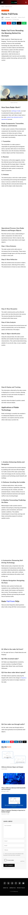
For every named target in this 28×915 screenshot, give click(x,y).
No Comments (9, 19)
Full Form (11, 601)
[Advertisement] (14, 694)
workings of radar (16, 111)
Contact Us (12, 887)
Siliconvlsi (15, 891)
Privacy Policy (21, 887)
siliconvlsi (8, 17)
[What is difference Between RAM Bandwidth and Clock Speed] (14, 779)
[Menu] (2, 2)
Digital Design (5, 10)
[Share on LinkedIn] (14, 23)
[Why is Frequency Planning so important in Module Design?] (14, 801)
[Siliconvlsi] (14, 2)
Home (2, 6)
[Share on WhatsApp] (24, 23)
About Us (5, 887)
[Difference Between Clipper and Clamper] (14, 758)
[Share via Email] (19, 23)
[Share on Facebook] (3, 23)
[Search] (26, 2)
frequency (23, 677)
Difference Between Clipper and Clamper (12, 767)
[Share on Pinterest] (9, 23)
